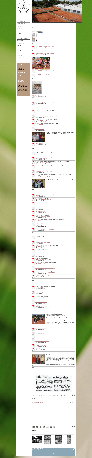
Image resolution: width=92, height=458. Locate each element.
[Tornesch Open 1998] (33, 427)
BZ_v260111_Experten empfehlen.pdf (42, 275)
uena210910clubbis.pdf (40, 287)
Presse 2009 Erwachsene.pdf (41, 328)
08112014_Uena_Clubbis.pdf (41, 111)
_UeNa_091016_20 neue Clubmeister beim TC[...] (45, 94)
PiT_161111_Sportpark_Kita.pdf (41, 237)
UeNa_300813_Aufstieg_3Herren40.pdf (43, 166)
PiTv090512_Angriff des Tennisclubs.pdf (43, 203)
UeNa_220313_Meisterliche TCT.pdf (42, 176)
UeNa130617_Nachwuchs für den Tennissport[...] (45, 53)
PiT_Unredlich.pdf (39, 208)
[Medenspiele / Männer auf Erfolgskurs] (53, 413)
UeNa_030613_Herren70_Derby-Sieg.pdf (43, 171)
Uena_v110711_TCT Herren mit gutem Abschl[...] (45, 255)
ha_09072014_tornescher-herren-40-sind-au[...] (45, 116)
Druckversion (36, 448)
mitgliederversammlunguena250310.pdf (43, 306)
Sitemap (41, 448)
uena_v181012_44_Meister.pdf (41, 225)
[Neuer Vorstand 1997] (51, 427)
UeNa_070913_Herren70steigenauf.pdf (43, 162)
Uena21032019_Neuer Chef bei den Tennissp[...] (45, 46)
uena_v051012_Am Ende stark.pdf (42, 220)
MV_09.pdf (37, 348)
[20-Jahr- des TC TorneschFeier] (47, 427)
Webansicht (72, 449)
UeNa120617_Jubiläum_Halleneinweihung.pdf (44, 70)
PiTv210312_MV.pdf (39, 195)
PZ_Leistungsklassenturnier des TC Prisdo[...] (44, 229)
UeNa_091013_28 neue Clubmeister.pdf (43, 153)
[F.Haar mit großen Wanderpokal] (69, 439)
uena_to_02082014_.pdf (40, 124)
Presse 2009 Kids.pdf (39, 331)
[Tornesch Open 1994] (58, 439)
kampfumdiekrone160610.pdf (41, 302)
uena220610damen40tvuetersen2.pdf (42, 297)
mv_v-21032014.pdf (39, 143)
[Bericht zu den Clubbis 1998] (44, 427)
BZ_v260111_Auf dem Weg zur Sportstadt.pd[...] (45, 272)
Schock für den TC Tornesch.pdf (41, 335)
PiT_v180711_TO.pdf (39, 246)
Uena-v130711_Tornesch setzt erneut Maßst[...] (44, 250)
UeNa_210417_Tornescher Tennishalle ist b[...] (44, 74)
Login (74, 448)
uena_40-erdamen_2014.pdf (41, 120)
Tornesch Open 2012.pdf (40, 211)
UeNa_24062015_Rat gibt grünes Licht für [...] (44, 102)
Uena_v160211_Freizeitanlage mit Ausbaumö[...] (45, 268)
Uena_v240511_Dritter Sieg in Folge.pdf (43, 259)
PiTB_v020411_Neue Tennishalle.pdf (42, 263)
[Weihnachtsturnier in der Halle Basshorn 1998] (37, 427)
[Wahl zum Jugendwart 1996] (54, 427)
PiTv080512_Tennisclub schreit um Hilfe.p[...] (44, 199)
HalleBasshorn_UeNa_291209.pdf (42, 341)
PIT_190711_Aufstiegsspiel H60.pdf (42, 242)
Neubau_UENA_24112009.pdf (41, 345)
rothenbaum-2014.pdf (39, 129)
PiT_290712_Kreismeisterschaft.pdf (42, 216)
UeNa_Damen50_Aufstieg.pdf (41, 158)
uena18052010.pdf (39, 292)
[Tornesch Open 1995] (37, 439)
